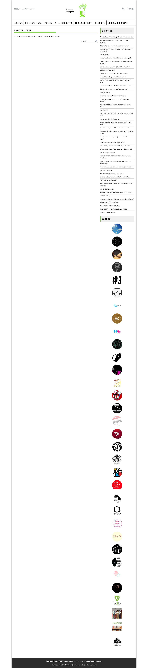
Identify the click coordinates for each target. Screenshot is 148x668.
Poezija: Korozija (105, 196)
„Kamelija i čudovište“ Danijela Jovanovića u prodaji (116, 149)
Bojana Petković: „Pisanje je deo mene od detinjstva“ (116, 37)
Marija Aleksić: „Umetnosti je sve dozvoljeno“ (114, 46)
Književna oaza (33, 23)
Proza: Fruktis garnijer (107, 189)
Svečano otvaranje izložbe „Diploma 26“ (112, 142)
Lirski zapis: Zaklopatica (107, 70)
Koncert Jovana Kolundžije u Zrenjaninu (112, 96)
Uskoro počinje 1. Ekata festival (110, 206)
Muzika (48, 23)
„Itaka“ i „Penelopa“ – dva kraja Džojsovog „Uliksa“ (115, 86)
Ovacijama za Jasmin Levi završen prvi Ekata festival (116, 167)
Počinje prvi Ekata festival (108, 180)
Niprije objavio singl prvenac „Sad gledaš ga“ (113, 89)
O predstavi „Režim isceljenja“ (109, 202)
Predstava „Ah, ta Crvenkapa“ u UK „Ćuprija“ (114, 73)
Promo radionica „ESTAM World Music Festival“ (115, 67)
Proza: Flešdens (105, 54)
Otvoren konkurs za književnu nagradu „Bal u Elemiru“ (117, 199)
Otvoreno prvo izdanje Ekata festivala (112, 173)
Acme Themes (91, 665)
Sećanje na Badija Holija (107, 152)
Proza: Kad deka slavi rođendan (110, 119)
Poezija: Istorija (105, 92)
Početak (18, 23)
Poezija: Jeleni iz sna (106, 170)
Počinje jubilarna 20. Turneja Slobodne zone (113, 209)
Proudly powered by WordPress (62, 665)
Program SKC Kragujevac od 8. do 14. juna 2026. (115, 177)
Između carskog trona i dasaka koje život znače (114, 128)
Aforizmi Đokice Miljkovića (108, 212)
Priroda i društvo (118, 23)
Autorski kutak (63, 23)
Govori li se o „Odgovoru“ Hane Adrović (112, 77)
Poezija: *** (104, 110)
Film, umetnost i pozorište (90, 23)
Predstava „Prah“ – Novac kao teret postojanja (114, 146)
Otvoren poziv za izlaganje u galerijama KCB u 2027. (116, 192)
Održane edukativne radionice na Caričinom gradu (115, 58)
